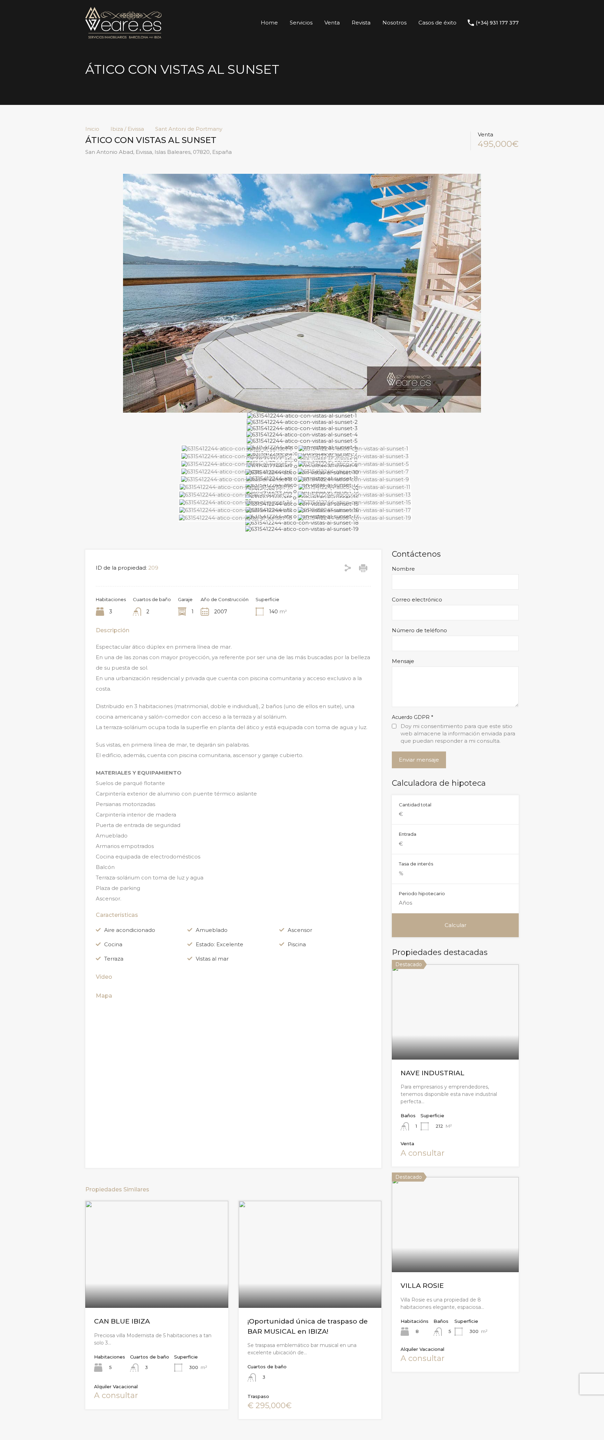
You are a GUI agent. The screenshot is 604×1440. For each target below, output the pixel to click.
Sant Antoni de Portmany (188, 129)
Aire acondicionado (129, 930)
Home (269, 22)
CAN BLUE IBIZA (122, 1321)
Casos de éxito (437, 22)
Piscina (297, 944)
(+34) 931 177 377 (497, 23)
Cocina (113, 944)
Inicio (92, 129)
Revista (361, 22)
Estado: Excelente (219, 944)
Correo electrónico (417, 600)
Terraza (113, 958)
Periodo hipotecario (422, 893)
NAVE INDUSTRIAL (433, 1073)
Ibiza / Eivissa (127, 129)
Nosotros (394, 22)
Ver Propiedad (157, 1286)
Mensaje (403, 661)
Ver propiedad (455, 1040)
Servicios (301, 22)
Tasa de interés (416, 864)
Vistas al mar (212, 958)
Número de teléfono (419, 630)
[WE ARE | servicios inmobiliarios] (123, 35)
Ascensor (300, 930)
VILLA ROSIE (422, 1286)
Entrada (407, 834)
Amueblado (212, 930)
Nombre (403, 569)
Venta (332, 22)
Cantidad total (415, 804)
